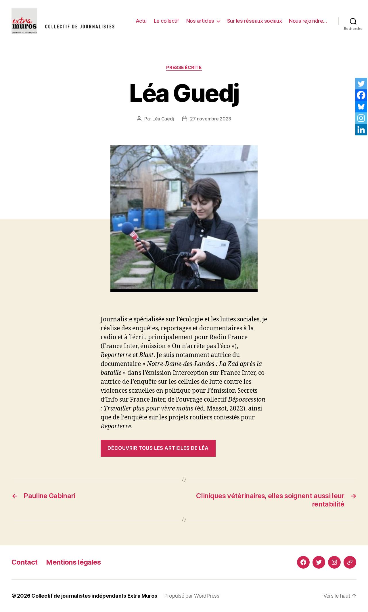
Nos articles (200, 21)
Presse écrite (184, 67)
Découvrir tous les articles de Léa (158, 448)
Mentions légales (73, 562)
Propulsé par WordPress (191, 596)
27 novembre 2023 (210, 119)
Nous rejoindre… (308, 21)
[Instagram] (361, 118)
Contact (24, 562)
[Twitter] (361, 83)
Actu (141, 21)
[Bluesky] (361, 106)
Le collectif (166, 21)
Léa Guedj (163, 119)
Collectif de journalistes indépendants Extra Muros (94, 596)
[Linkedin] (361, 129)
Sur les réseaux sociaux (254, 21)
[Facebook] (361, 95)
